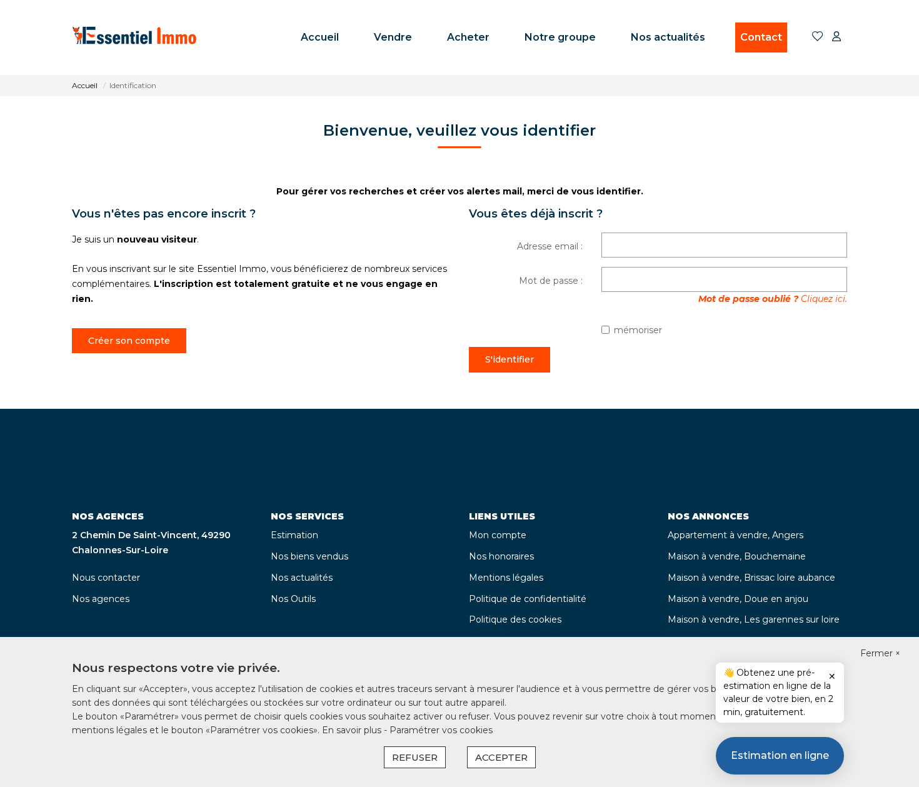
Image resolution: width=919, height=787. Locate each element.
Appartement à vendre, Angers (735, 535)
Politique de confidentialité (527, 598)
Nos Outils (293, 598)
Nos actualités (668, 37)
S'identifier (509, 359)
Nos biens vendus (309, 556)
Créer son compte (129, 340)
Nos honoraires (501, 556)
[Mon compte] (836, 37)
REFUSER (415, 757)
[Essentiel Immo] (134, 37)
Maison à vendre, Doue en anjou (738, 598)
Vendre (393, 37)
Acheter (468, 37)
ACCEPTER (501, 757)
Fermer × (880, 653)
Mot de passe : (551, 280)
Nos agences (100, 598)
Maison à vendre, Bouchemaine (737, 556)
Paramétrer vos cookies (441, 730)
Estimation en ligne (780, 755)
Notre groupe (560, 37)
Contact (761, 37)
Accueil (320, 37)
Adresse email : (550, 246)
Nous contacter (106, 577)
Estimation (294, 535)
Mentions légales (506, 577)
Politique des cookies (515, 619)
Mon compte (497, 535)
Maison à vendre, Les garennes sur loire (754, 619)
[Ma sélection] (817, 37)
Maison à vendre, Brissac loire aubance (751, 577)
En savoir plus (353, 730)
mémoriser (638, 330)
